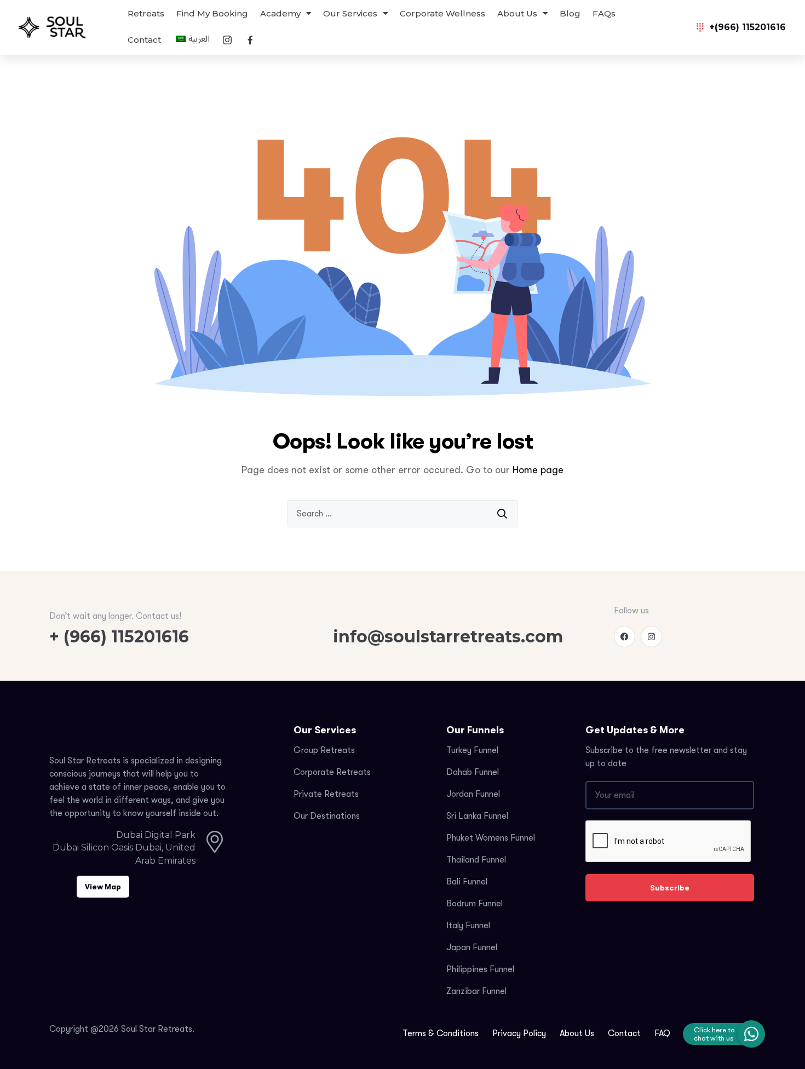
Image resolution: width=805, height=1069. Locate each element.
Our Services (350, 13)
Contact (144, 40)
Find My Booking (212, 13)
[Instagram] (651, 636)
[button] (751, 1034)
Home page (538, 469)
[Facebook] (624, 636)
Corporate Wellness (442, 13)
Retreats (146, 13)
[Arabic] (191, 40)
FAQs (604, 13)
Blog (570, 13)
